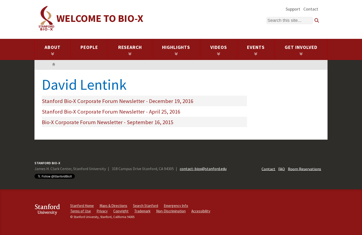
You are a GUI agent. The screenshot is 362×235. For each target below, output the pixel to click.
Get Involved (301, 47)
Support (293, 9)
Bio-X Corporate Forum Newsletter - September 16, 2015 (107, 122)
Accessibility (200, 211)
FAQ (281, 168)
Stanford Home (82, 205)
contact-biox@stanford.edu (203, 168)
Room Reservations (304, 168)
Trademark (142, 211)
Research (130, 47)
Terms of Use (80, 211)
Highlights (176, 47)
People (89, 47)
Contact (310, 9)
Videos (218, 47)
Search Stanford (145, 205)
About (53, 47)
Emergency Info (176, 205)
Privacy (102, 211)
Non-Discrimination (171, 211)
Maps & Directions (113, 205)
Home (54, 65)
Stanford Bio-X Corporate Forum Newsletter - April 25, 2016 (111, 111)
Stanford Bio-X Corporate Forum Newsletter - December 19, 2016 (117, 101)
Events (256, 47)
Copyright (121, 211)
